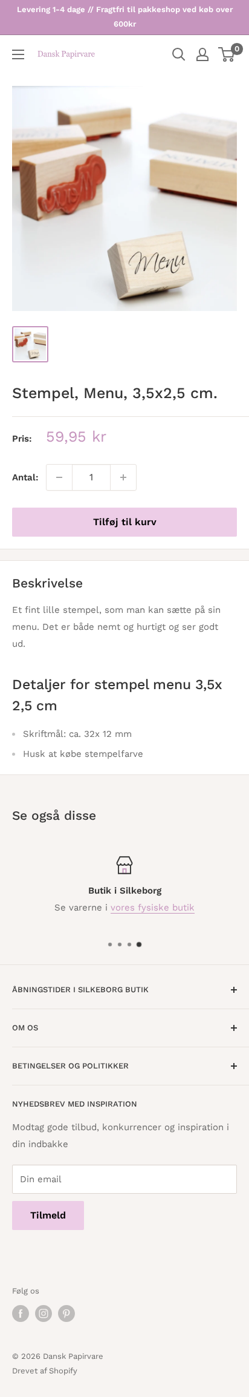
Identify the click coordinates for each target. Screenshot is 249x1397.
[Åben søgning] (179, 54)
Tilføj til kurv (125, 522)
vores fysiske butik (153, 907)
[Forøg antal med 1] (123, 477)
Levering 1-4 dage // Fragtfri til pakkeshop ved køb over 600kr (125, 16)
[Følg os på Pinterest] (66, 1313)
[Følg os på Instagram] (43, 1313)
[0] (226, 54)
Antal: (25, 477)
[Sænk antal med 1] (59, 477)
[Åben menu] (18, 54)
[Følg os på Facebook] (20, 1313)
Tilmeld (48, 1215)
